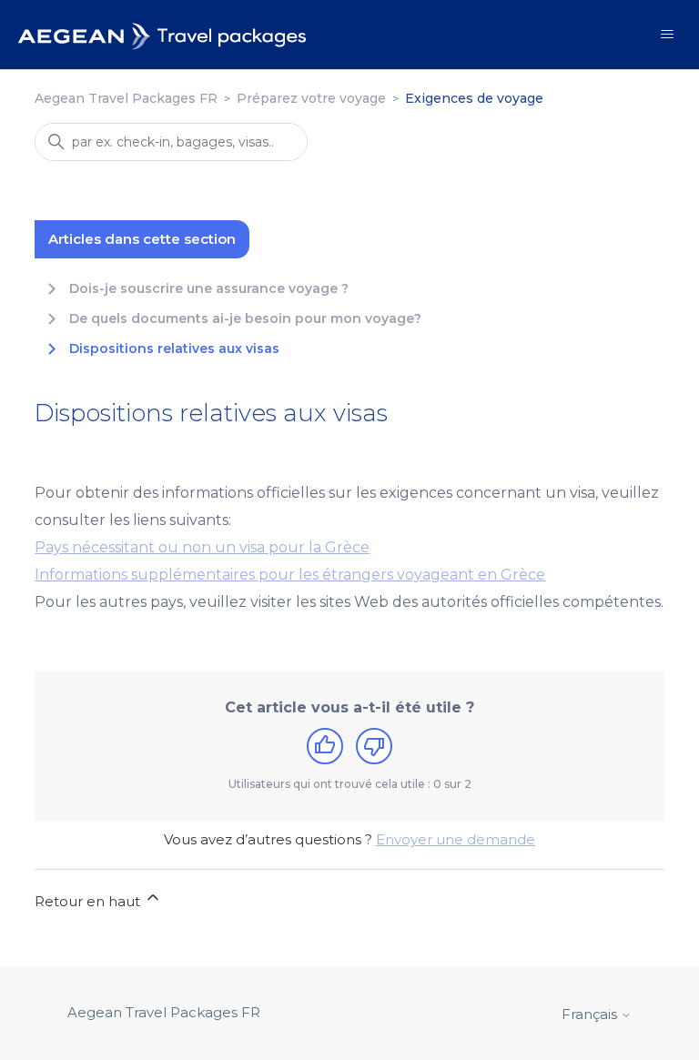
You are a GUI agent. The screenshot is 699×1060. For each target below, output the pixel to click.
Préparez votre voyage (311, 98)
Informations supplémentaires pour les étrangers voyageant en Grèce (290, 574)
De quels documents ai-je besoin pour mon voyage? (245, 319)
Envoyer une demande (455, 839)
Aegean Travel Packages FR (126, 98)
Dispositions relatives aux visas (174, 349)
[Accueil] (163, 34)
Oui (325, 746)
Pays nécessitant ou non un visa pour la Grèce (202, 547)
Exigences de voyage (474, 98)
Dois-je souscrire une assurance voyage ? (209, 289)
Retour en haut (89, 901)
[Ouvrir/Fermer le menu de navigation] (666, 34)
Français (591, 1014)
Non (374, 746)
